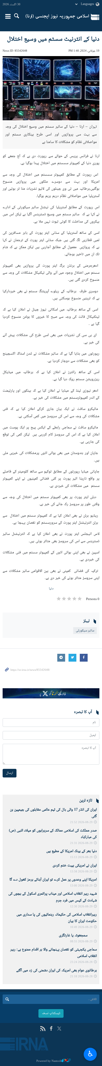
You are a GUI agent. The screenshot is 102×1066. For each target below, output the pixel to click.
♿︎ (90, 1053)
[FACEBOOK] (51, 1029)
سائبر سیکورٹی (85, 630)
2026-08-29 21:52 (81, 822)
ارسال (9, 773)
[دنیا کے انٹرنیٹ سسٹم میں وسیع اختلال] (51, 88)
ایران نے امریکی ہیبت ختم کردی (75, 866)
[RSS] (42, 1029)
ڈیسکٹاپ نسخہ (51, 1013)
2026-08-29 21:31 (81, 843)
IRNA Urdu (57, 17)
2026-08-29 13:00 (81, 885)
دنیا (51, 588)
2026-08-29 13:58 (81, 871)
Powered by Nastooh (48, 1061)
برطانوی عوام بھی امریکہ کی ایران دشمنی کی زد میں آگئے (56, 970)
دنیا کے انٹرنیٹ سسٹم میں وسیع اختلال (53, 39)
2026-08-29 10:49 (81, 927)
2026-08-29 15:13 (81, 857)
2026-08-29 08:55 (81, 941)
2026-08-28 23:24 (81, 962)
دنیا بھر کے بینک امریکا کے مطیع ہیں (71, 851)
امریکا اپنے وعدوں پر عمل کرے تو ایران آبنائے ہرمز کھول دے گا (53, 880)
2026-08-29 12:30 (81, 906)
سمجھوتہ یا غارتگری (78, 935)
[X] (59, 1029)
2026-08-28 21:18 (81, 976)
